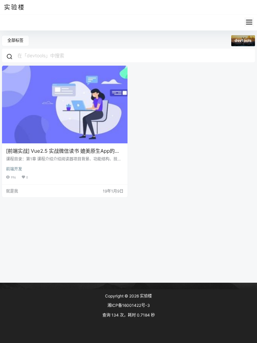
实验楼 (145, 295)
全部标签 (15, 40)
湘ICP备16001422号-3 (128, 305)
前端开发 (14, 169)
